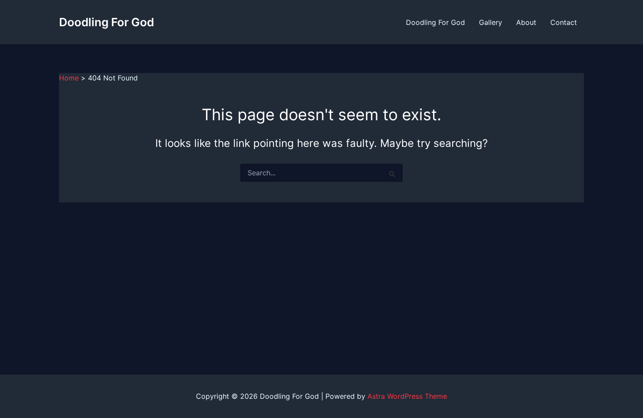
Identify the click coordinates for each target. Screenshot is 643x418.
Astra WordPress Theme (407, 396)
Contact (563, 22)
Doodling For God (106, 22)
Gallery (490, 22)
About (526, 22)
